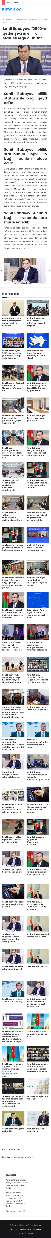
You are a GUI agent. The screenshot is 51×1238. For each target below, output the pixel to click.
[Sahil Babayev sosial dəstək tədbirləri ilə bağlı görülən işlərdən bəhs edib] (13, 600)
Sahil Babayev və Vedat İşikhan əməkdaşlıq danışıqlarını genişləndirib (10, 485)
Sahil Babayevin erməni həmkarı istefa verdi (38, 935)
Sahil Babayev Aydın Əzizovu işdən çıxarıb (12, 870)
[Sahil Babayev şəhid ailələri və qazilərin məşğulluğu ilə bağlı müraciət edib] (38, 989)
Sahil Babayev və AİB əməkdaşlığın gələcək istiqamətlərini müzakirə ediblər (37, 516)
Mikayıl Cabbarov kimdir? (17, 1182)
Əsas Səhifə (9, 20)
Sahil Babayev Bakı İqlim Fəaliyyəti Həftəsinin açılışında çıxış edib (36, 322)
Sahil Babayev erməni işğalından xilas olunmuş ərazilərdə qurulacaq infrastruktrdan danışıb (12, 1070)
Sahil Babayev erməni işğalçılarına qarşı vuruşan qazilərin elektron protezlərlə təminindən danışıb (12, 1036)
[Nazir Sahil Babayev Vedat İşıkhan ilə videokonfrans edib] (38, 535)
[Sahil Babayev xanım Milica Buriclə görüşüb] (38, 697)
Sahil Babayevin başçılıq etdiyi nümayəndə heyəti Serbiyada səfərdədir (37, 646)
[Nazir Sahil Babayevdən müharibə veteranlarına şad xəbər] (38, 729)
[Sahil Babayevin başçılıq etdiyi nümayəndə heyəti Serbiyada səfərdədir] (38, 632)
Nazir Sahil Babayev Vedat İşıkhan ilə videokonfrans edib (36, 547)
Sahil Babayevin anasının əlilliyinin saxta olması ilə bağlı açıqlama (37, 906)
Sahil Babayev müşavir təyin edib (13, 1130)
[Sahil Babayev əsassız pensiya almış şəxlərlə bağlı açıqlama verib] (38, 859)
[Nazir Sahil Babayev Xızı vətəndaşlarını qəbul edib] (38, 405)
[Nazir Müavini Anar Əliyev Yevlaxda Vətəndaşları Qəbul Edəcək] (38, 340)
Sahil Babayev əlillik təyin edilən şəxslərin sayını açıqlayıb (12, 839)
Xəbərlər (19, 20)
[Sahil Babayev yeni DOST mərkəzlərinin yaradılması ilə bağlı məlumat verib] (13, 340)
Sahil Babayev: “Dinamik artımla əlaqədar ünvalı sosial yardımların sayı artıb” (37, 679)
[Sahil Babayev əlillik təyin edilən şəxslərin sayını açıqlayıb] (13, 827)
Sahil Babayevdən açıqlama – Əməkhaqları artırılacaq (35, 841)
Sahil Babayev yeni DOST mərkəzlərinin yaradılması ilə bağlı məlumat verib (11, 354)
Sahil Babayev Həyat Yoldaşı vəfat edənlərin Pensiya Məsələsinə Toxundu (38, 484)
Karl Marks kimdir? (14, 1201)
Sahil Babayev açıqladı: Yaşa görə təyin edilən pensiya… (13, 904)
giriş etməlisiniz (27, 1157)
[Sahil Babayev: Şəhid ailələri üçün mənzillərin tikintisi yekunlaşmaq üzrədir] (13, 794)
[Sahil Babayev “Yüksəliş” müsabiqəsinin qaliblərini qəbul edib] (13, 502)
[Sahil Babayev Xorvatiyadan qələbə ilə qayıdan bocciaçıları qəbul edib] (38, 762)
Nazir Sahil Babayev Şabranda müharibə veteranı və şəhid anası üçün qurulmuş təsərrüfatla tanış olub (13, 712)
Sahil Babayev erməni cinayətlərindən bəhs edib (37, 1034)
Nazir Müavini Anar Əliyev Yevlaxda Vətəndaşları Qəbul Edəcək (36, 354)
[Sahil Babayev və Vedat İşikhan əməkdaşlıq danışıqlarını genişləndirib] (13, 470)
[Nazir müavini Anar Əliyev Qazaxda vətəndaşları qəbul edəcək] (38, 600)
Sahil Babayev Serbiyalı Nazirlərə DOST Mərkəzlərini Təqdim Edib (13, 387)
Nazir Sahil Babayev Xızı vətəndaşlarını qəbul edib (36, 418)
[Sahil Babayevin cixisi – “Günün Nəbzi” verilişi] (13, 989)
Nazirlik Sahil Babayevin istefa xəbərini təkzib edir (11, 774)
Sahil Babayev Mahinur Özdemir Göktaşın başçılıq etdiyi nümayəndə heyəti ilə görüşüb (13, 582)
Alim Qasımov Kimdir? (15, 2)
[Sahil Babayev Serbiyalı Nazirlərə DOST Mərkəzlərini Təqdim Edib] (13, 373)
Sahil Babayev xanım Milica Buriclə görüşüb (37, 708)
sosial (26, 20)
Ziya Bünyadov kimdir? (16, 1203)
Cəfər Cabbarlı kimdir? (15, 1211)
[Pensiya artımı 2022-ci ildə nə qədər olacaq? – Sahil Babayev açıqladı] (38, 794)
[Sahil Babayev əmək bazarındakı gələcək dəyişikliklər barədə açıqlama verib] (38, 373)
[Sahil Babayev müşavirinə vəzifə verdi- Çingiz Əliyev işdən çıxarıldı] (13, 924)
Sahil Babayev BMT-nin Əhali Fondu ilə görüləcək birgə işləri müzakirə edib (13, 419)
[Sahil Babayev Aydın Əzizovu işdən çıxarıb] (13, 859)
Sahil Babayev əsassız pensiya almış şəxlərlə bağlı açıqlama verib (37, 872)
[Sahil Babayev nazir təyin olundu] (38, 1118)
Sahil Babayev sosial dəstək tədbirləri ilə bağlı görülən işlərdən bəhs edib (12, 614)
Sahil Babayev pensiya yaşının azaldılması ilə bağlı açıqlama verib (13, 547)
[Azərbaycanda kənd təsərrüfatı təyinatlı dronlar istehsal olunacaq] (13, 308)
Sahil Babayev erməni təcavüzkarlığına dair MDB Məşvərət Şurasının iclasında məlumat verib (12, 1101)
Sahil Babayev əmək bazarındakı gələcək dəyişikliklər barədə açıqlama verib (36, 387)
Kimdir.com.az (25, 1229)
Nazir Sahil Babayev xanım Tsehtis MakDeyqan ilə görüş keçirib (37, 581)
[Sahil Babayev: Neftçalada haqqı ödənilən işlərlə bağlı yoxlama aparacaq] (38, 437)
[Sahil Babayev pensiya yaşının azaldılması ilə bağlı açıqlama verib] (13, 535)
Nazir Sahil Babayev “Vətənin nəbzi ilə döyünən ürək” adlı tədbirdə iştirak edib (12, 646)
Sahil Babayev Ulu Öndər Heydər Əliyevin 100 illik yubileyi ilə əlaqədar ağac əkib (12, 679)
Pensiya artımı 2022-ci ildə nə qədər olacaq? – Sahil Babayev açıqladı (37, 808)
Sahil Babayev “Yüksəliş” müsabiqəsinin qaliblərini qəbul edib (12, 516)
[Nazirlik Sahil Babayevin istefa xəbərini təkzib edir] (13, 762)
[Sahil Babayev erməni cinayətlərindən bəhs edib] (38, 1021)
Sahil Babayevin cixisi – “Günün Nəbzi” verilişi (13, 1000)
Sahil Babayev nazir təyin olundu (36, 1130)
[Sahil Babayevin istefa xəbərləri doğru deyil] (13, 956)
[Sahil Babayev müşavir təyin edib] (13, 1118)
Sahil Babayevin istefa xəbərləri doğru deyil (12, 967)
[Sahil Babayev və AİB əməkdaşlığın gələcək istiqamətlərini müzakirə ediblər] (38, 502)
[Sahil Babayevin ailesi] (38, 956)
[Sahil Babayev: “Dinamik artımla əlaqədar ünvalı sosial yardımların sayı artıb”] (38, 664)
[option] (25, 271)
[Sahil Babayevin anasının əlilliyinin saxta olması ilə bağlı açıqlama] (38, 891)
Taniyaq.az (37, 1229)
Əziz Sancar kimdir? (14, 1195)
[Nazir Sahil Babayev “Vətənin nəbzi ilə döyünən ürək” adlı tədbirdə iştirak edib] (13, 632)
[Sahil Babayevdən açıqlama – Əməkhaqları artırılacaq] (38, 827)
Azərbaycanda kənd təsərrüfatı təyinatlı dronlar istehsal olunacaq (11, 322)
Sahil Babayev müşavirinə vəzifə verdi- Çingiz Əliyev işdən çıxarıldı (11, 938)
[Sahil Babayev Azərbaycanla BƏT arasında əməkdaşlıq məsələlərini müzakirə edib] (13, 437)
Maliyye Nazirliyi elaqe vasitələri (37, 1097)
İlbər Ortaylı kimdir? (14, 1198)
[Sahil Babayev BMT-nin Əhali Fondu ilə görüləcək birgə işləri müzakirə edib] (13, 405)
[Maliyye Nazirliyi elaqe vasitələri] (38, 1086)
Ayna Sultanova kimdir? (16, 1180)
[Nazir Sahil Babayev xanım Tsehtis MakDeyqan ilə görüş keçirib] (38, 567)
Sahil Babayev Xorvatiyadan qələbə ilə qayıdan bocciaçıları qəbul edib (38, 776)
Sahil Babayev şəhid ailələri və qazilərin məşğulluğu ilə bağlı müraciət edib (36, 1003)
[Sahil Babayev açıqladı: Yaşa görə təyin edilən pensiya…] (13, 891)
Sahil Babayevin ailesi (37, 966)
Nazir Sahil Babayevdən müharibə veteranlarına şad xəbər (37, 743)
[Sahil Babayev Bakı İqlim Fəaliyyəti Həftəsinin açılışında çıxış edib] (38, 308)
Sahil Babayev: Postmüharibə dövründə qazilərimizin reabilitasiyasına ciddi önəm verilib (13, 744)
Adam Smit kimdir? (14, 1193)
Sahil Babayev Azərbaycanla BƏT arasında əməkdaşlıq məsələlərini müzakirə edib (12, 453)
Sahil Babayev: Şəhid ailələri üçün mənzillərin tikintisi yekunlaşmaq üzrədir (12, 808)
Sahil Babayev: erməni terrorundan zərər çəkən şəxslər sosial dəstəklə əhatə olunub (37, 1068)
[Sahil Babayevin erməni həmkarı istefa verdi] (38, 924)
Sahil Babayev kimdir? (15, 1185)
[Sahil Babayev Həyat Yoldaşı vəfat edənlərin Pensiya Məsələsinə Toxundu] (38, 470)
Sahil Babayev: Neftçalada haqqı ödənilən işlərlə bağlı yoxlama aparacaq (36, 452)
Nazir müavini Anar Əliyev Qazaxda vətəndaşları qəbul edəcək (36, 614)
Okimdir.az (14, 1229)
